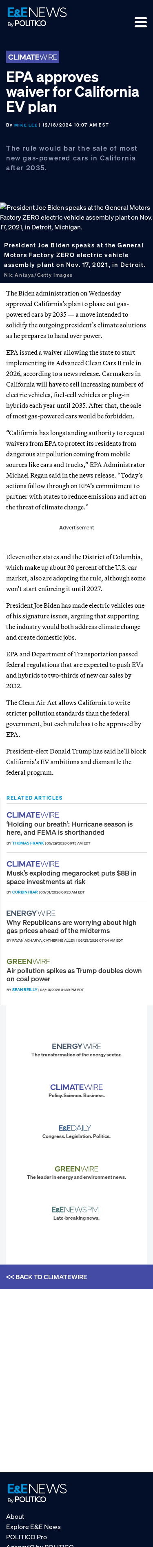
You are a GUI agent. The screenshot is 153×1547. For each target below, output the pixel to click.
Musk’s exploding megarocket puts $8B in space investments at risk (72, 877)
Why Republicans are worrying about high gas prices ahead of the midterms (72, 926)
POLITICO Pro (26, 1536)
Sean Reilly (25, 989)
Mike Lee (26, 125)
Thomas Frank (28, 843)
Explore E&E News (33, 1526)
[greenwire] (29, 961)
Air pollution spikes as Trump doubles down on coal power (74, 974)
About (15, 1516)
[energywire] (32, 913)
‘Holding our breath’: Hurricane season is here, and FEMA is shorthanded (70, 828)
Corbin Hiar (25, 892)
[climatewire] (34, 815)
